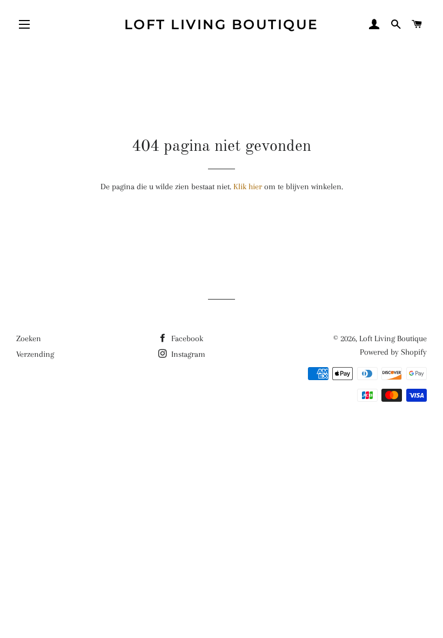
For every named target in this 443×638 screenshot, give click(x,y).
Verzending (35, 354)
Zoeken (28, 338)
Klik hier (247, 186)
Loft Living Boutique (221, 24)
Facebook (186, 338)
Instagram (187, 354)
